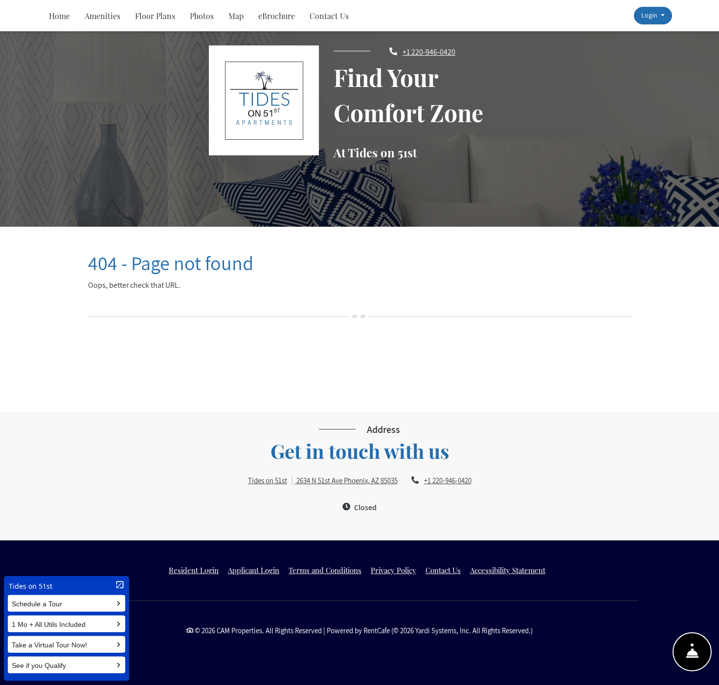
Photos (202, 16)
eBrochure (276, 16)
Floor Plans (155, 16)
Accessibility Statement (507, 570)
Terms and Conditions (325, 570)
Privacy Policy (393, 570)
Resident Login (194, 570)
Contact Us (329, 16)
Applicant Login (253, 570)
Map (236, 16)
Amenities (102, 16)
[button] (653, 16)
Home (59, 16)
